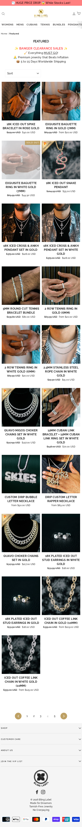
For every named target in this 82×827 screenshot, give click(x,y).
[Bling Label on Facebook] (37, 792)
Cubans (32, 24)
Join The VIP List (12, 761)
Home (4, 33)
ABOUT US (7, 750)
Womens (8, 24)
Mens (20, 24)
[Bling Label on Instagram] (43, 792)
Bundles (59, 24)
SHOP (4, 728)
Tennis (45, 24)
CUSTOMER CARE (11, 739)
